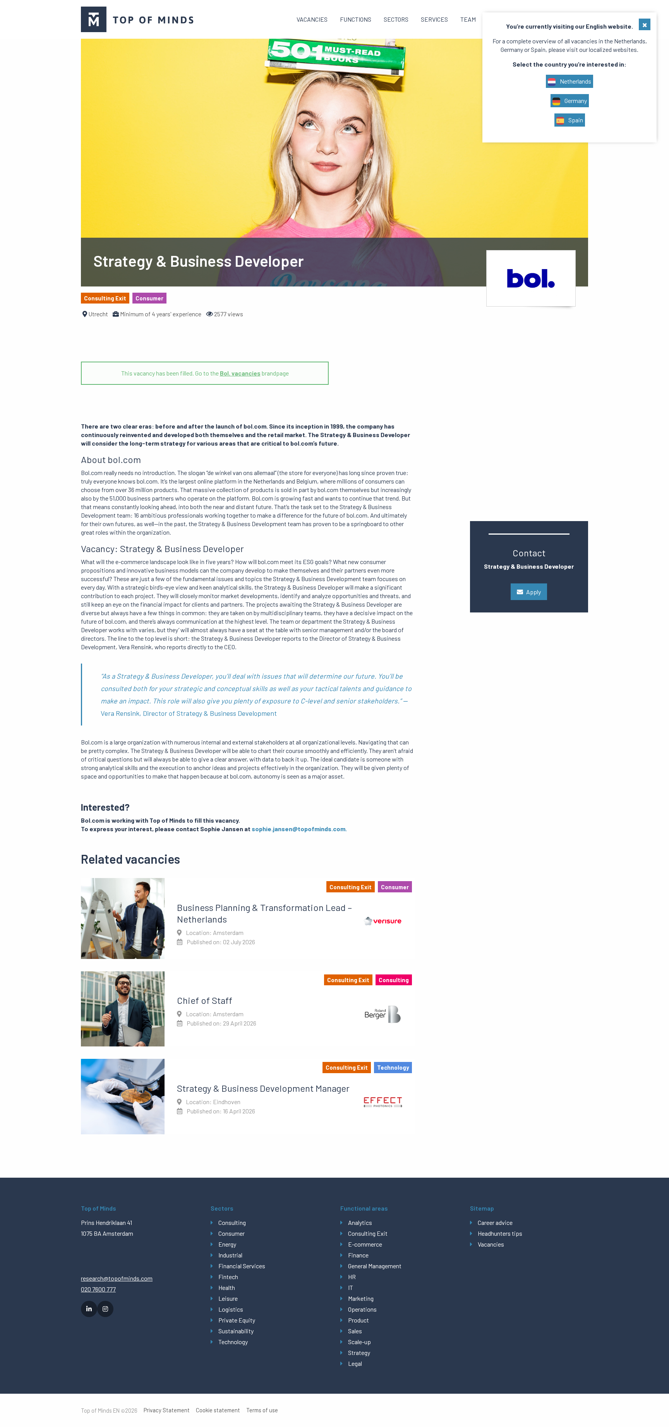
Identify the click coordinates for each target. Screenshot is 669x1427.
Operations (362, 1309)
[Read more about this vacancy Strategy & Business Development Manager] (248, 1096)
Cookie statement (218, 1410)
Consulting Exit (368, 1233)
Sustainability (236, 1330)
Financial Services (241, 1265)
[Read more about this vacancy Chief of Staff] (248, 1008)
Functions (355, 19)
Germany (575, 100)
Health (226, 1287)
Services (434, 19)
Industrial (230, 1255)
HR (352, 1276)
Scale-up (359, 1341)
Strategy (359, 1352)
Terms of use (262, 1410)
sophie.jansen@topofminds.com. (299, 828)
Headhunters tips (500, 1233)
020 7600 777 (98, 1289)
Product (358, 1320)
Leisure (228, 1298)
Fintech (228, 1276)
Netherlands (575, 81)
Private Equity (236, 1320)
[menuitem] (312, 19)
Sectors (396, 19)
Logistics (230, 1309)
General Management (374, 1265)
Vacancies (312, 19)
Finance (358, 1255)
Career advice (495, 1222)
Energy (227, 1244)
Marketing (361, 1298)
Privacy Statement (167, 1410)
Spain (575, 119)
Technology (233, 1341)
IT (350, 1287)
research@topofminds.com (117, 1278)
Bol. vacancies (240, 373)
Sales (355, 1330)
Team (468, 19)
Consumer (231, 1233)
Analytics (360, 1222)
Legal (355, 1363)
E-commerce (365, 1244)
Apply (533, 591)
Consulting (232, 1222)
